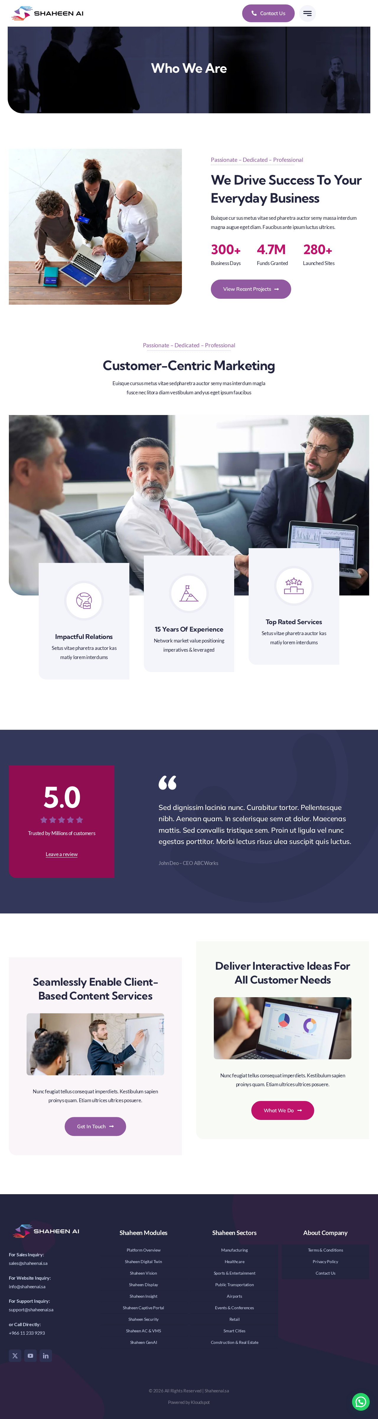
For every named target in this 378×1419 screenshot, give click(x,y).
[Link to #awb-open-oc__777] (307, 13)
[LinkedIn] (46, 1355)
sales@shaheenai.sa (28, 1263)
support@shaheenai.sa (31, 1309)
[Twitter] (15, 1355)
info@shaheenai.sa (27, 1286)
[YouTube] (30, 1355)
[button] (361, 1402)
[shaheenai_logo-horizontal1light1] (47, 4)
